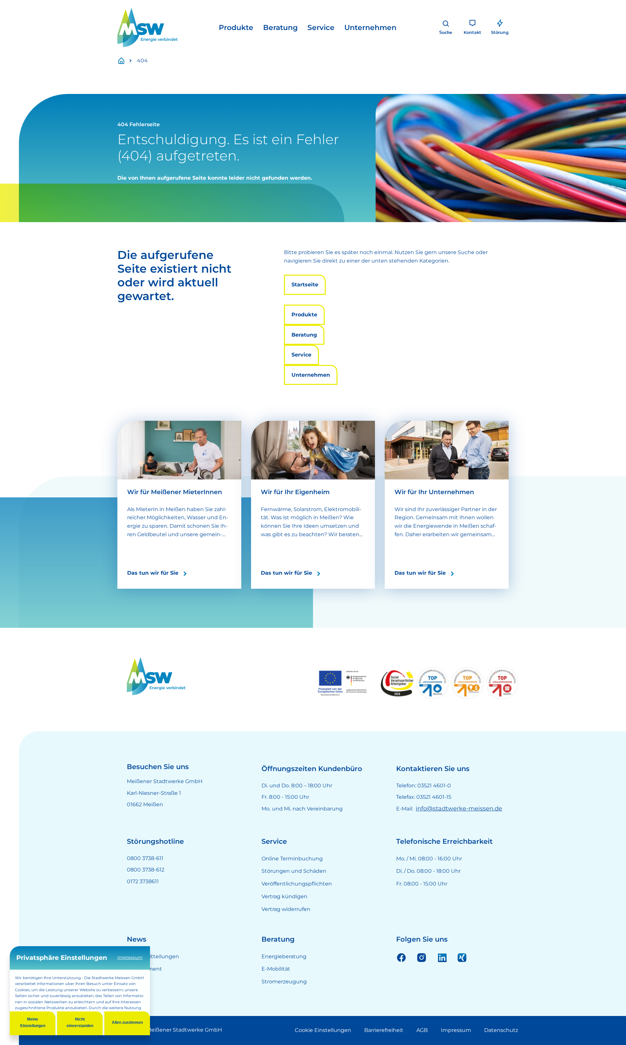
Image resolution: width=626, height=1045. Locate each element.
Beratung (280, 27)
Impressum (456, 1030)
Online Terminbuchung (292, 859)
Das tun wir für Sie (152, 573)
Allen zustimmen (127, 1022)
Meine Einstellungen (32, 1022)
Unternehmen (370, 27)
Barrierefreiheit (383, 1030)
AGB (422, 1030)
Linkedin (442, 957)
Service (321, 27)
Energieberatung (283, 956)
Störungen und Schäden (293, 871)
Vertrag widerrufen (285, 909)
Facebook (401, 957)
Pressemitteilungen (153, 956)
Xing (462, 957)
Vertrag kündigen (284, 896)
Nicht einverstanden (80, 1022)
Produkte (236, 27)
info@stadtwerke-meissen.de (459, 808)
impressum (129, 957)
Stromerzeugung (284, 981)
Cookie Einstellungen (323, 1030)
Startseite (124, 61)
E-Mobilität (275, 969)
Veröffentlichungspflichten (296, 884)
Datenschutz (501, 1030)
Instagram (421, 957)
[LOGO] (147, 27)
